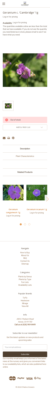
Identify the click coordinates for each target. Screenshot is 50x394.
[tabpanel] (13, 199)
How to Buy (25, 252)
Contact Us (25, 261)
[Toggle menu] (3, 3)
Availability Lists (25, 285)
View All (25, 306)
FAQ (25, 258)
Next (47, 199)
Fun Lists (25, 282)
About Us (25, 255)
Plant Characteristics (25, 156)
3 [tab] (29, 224)
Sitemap (25, 264)
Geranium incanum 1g (37, 209)
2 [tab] (25, 224)
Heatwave (25, 300)
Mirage (25, 303)
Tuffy (25, 298)
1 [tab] (21, 224)
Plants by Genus (25, 276)
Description (25, 148)
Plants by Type (25, 279)
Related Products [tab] (25, 172)
